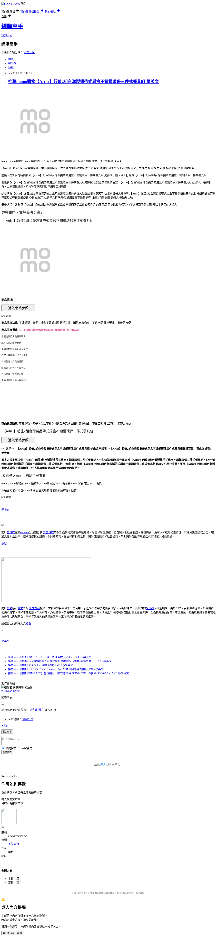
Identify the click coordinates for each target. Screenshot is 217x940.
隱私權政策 (127, 893)
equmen (24, 532)
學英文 (5, 641)
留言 (41, 709)
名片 (11, 67)
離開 (19, 933)
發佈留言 (7, 752)
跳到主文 (6, 35)
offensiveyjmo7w (10, 690)
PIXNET (83, 893)
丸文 (20, 608)
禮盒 (28, 623)
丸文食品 (34, 608)
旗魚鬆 (150, 608)
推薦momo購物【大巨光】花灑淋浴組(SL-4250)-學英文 (40, 665)
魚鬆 (4, 543)
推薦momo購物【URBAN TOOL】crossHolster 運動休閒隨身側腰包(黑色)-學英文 (56, 669)
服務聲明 (140, 893)
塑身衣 (5, 509)
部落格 (12, 63)
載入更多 (7, 731)
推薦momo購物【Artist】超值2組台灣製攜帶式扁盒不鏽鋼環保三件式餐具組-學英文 (83, 81)
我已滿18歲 (8, 933)
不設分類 (29, 52)
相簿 (11, 59)
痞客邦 (33, 709)
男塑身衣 (48, 532)
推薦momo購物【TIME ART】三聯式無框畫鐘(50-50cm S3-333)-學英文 (49, 657)
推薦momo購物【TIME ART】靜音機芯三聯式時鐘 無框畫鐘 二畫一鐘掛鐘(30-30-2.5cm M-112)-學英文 (68, 673)
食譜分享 (27, 719)
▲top (4, 725)
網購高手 (12, 26)
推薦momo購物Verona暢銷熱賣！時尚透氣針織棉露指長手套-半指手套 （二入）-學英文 (60, 661)
